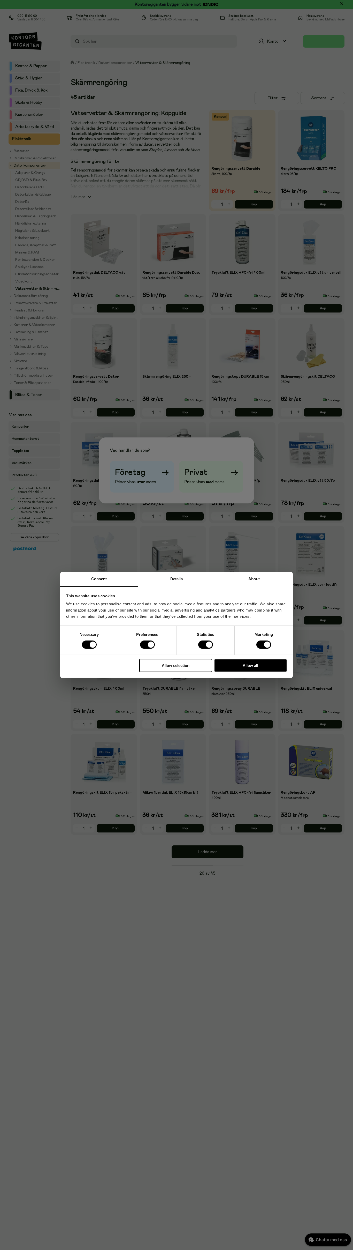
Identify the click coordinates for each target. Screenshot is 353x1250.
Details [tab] (176, 579)
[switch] (147, 645)
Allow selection (175, 665)
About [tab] (254, 579)
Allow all (250, 665)
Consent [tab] (99, 579)
